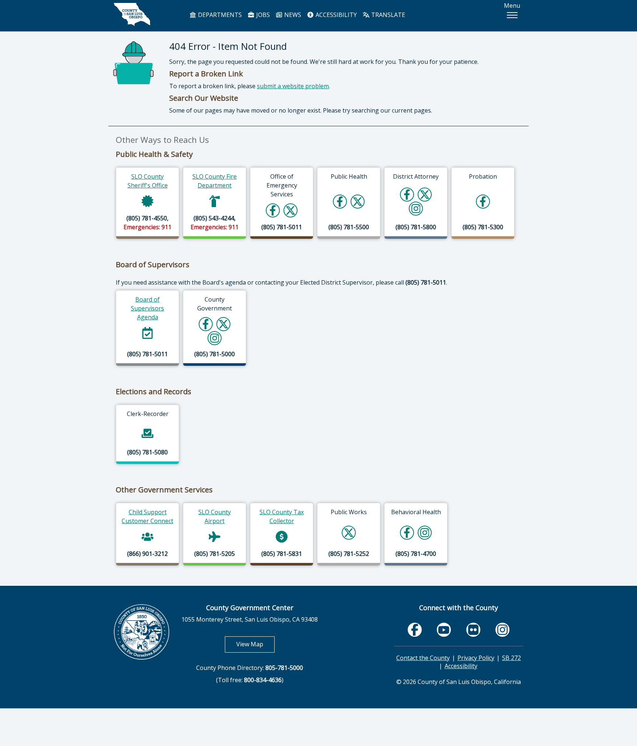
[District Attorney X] (425, 194)
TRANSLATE (387, 14)
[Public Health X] (357, 201)
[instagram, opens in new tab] (502, 629)
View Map (255, 644)
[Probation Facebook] (483, 201)
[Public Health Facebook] (340, 201)
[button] (512, 15)
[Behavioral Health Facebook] (407, 532)
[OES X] (290, 210)
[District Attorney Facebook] (407, 194)
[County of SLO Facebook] (205, 324)
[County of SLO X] (223, 324)
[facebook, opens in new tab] (414, 629)
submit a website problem (293, 86)
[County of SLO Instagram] (214, 338)
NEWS (292, 14)
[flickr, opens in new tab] (473, 629)
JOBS (262, 14)
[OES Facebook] (272, 210)
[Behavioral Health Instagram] (424, 532)
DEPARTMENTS (219, 14)
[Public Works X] (349, 532)
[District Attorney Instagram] (416, 208)
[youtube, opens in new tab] (444, 630)
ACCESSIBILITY (335, 14)
